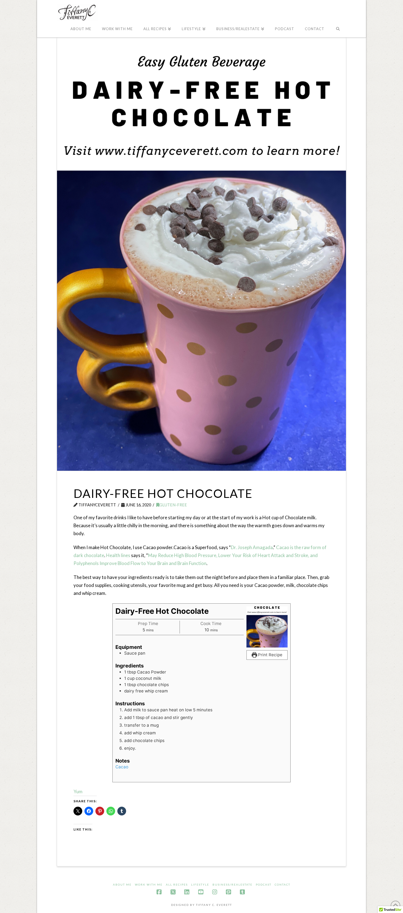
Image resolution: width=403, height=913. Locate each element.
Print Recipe (269, 654)
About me (122, 884)
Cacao (121, 766)
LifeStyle (200, 884)
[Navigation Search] (338, 29)
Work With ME (149, 884)
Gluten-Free (173, 505)
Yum (78, 791)
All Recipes (177, 884)
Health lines (118, 555)
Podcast (263, 884)
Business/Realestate (232, 884)
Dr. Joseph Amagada (252, 547)
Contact (282, 884)
